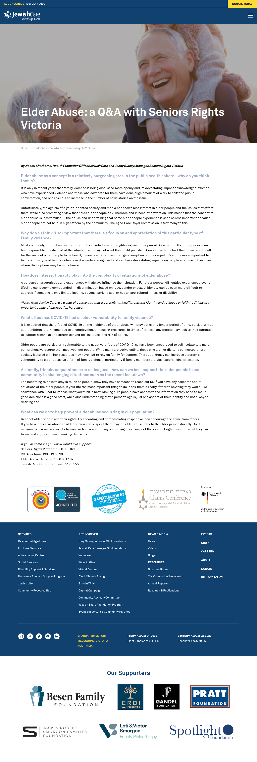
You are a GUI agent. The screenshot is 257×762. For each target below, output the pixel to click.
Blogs (151, 555)
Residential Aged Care (32, 541)
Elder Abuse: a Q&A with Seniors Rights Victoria (65, 148)
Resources (156, 562)
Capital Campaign (90, 590)
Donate (206, 568)
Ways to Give (87, 562)
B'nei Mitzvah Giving (92, 576)
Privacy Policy (212, 577)
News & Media (158, 534)
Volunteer (85, 555)
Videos (152, 548)
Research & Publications (163, 590)
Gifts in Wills (87, 583)
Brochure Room (158, 569)
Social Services (28, 562)
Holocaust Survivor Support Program (41, 576)
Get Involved (88, 534)
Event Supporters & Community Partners (104, 611)
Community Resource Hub (34, 590)
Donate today (242, 3)
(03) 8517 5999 (24, 3)
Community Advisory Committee (99, 597)
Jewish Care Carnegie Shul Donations (102, 548)
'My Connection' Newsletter (166, 576)
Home (25, 148)
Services (25, 534)
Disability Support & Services (36, 569)
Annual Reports (158, 583)
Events (206, 534)
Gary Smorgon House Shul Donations (102, 541)
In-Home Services (29, 548)
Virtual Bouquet (88, 569)
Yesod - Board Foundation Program (101, 604)
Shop (205, 542)
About (205, 560)
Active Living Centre (31, 555)
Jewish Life (25, 583)
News (151, 541)
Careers (207, 551)
